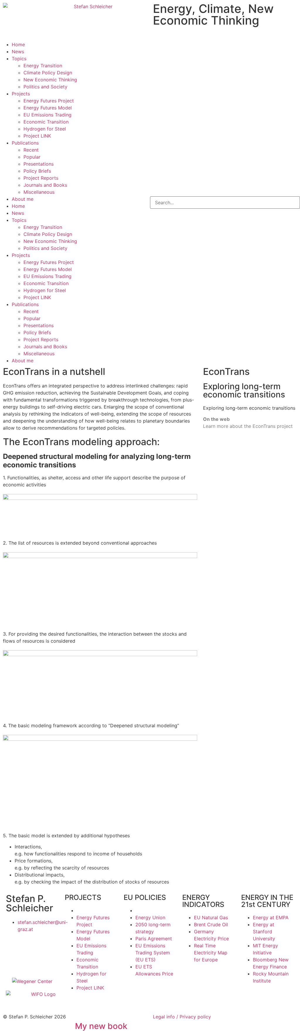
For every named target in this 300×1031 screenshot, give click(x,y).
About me (22, 199)
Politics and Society (45, 87)
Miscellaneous (38, 192)
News (18, 51)
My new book (101, 1026)
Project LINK (37, 136)
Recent (31, 150)
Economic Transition (46, 122)
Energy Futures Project (48, 101)
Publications (25, 143)
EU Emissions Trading (47, 115)
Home (18, 44)
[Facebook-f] (29, 946)
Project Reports (40, 178)
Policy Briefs (37, 171)
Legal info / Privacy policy (182, 1017)
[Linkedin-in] (45, 946)
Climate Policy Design (47, 73)
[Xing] (13, 962)
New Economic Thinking (50, 80)
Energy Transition (42, 65)
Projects (21, 94)
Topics (19, 58)
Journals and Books (45, 185)
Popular (31, 157)
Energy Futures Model (47, 108)
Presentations (38, 164)
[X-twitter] (13, 946)
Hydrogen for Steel (44, 129)
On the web (216, 419)
